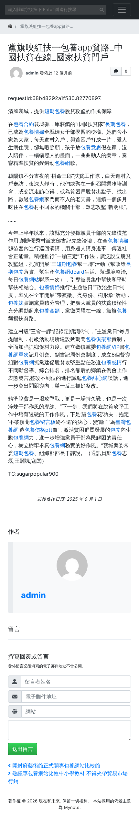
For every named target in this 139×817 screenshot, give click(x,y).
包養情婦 (34, 132)
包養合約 (23, 124)
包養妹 (16, 303)
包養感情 (111, 362)
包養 (29, 207)
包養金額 (49, 310)
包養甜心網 (95, 378)
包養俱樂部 (99, 339)
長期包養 (115, 124)
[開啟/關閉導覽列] (122, 9)
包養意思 (90, 147)
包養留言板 (43, 422)
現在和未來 (49, 800)
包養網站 (28, 279)
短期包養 (54, 111)
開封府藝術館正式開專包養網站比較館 (56, 765)
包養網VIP (108, 347)
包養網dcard (69, 271)
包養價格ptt (38, 429)
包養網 (62, 163)
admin (32, 72)
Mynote (72, 807)
